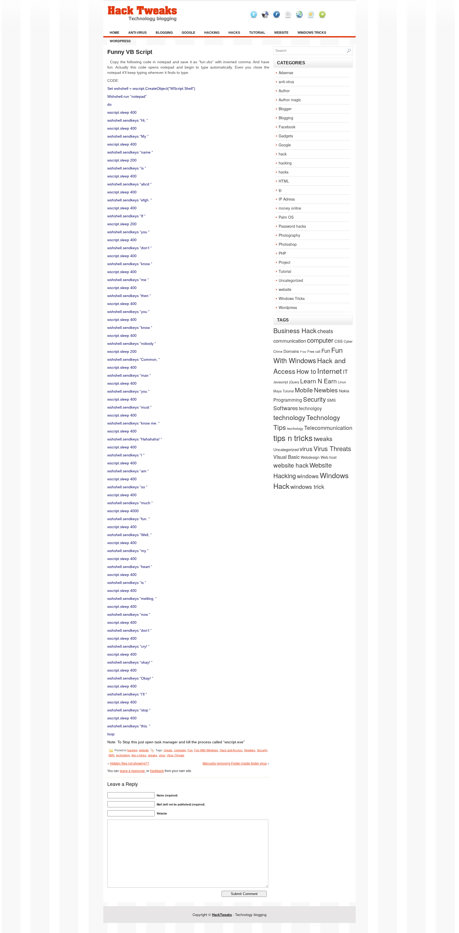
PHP (282, 253)
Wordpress (120, 41)
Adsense (286, 72)
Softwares (285, 408)
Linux (342, 381)
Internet (329, 371)
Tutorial (257, 32)
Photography (289, 235)
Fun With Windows (206, 750)
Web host (329, 457)
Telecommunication (328, 427)
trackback (157, 770)
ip (280, 190)
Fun (190, 750)
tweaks (152, 755)
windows (308, 476)
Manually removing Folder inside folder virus (235, 763)
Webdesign (310, 457)
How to (306, 371)
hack (283, 153)
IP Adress (287, 199)
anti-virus (137, 32)
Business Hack (294, 330)
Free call (313, 351)
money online (290, 208)
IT (345, 371)
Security (262, 750)
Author (284, 90)
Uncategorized (291, 280)
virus (162, 755)
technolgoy (310, 408)
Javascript (280, 381)
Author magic (290, 99)
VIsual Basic (286, 456)
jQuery (294, 381)
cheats (168, 750)
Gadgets (286, 135)
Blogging (164, 32)
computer (180, 750)
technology (123, 755)
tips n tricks (138, 755)
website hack (290, 465)
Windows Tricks (312, 32)
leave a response (132, 770)
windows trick (307, 486)
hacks (234, 32)
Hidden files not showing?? (129, 763)
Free (303, 352)
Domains (291, 351)
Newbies (249, 750)
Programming (287, 399)
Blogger (285, 108)
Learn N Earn (318, 380)
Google (188, 32)
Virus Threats (175, 755)
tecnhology (295, 428)
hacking (211, 32)
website (281, 32)
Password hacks (292, 226)
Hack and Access (231, 750)
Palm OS (286, 217)
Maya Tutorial (283, 390)
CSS (338, 341)
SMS (111, 755)
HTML (284, 181)
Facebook (287, 126)
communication (289, 340)
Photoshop (288, 244)
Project (284, 262)
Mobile (304, 389)
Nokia (344, 390)
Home (114, 32)
